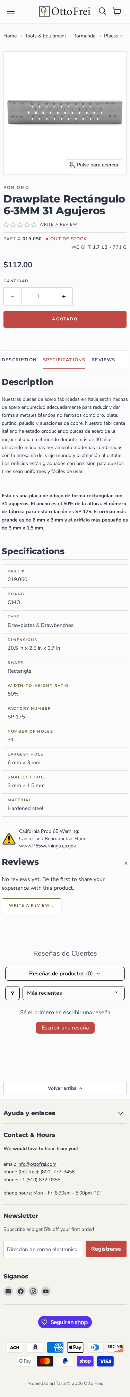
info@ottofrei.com (37, 1164)
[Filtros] (12, 993)
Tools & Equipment (45, 36)
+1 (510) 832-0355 (39, 1179)
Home (10, 36)
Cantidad (15, 281)
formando (85, 36)
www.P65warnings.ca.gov (47, 846)
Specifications (64, 360)
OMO (23, 187)
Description (19, 360)
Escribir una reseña (65, 1028)
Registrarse (106, 1249)
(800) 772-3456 (58, 1172)
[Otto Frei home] (65, 11)
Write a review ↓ (31, 905)
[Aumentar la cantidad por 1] (64, 296)
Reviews (103, 360)
